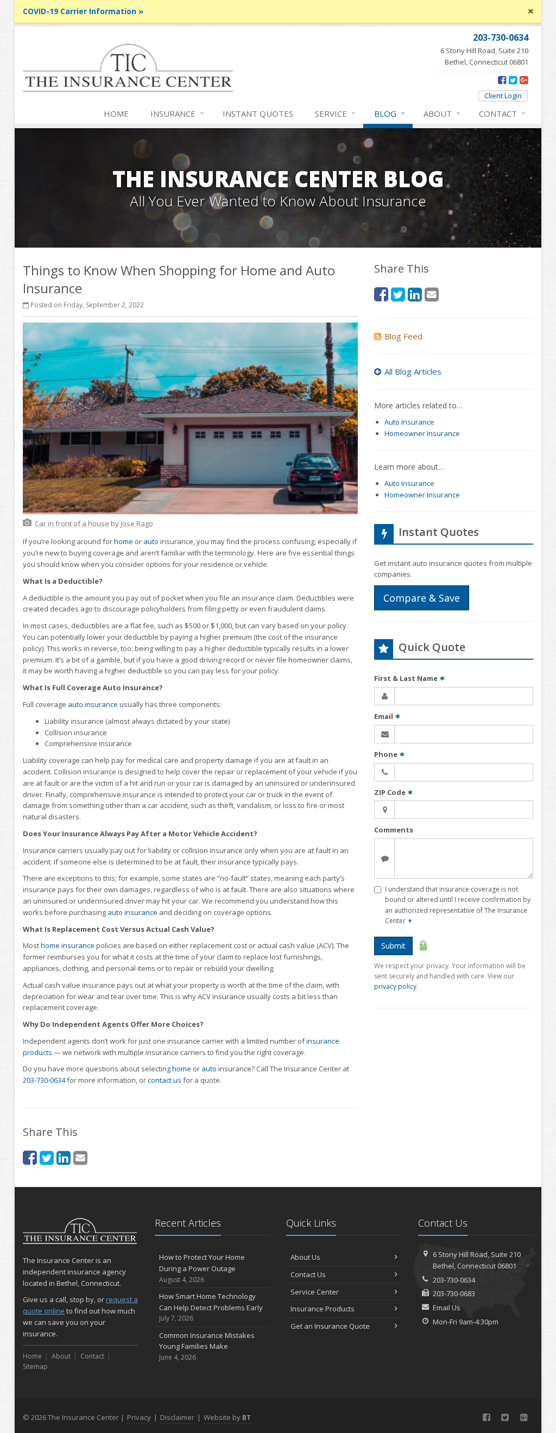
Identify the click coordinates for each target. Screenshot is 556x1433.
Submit (393, 945)
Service (335, 113)
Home (116, 113)
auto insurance (93, 704)
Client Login (503, 95)
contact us (164, 1080)
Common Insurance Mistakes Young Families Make (207, 1346)
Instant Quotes (258, 113)
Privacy (139, 1417)
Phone (389, 754)
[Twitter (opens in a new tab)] (513, 79)
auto (151, 541)
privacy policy (395, 986)
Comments (393, 830)
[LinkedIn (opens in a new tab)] (63, 1157)
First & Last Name (409, 678)
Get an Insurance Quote (330, 1326)
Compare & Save (421, 597)
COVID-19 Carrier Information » (83, 11)
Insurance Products (322, 1309)
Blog (389, 113)
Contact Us (308, 1274)
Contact (502, 113)
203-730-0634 (44, 1080)
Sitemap (35, 1366)
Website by (227, 1417)
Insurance (177, 113)
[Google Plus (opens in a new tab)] (524, 79)
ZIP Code (393, 792)
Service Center (314, 1292)
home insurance (67, 945)
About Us (305, 1257)
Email (387, 716)
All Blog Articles (412, 371)
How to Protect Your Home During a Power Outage (202, 1268)
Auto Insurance (409, 422)
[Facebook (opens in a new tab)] (502, 79)
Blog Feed (403, 336)
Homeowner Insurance (422, 433)
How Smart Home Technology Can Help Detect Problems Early (211, 1307)
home (123, 541)
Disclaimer (177, 1417)
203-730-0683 (454, 1293)
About (442, 113)
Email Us (446, 1307)
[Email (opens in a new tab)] (80, 1157)
